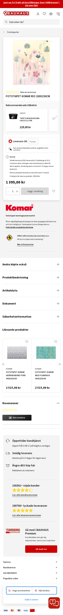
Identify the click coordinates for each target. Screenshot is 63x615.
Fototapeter (13, 32)
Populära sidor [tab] (10, 578)
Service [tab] (6, 562)
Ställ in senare (31, 599)
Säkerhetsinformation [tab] (16, 316)
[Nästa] (59, 364)
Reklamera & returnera (23, 470)
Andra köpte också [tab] (14, 264)
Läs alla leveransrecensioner (26, 515)
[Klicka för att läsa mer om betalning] (21, 611)
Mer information (25, 244)
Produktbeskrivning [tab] (15, 277)
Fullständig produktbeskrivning (19, 227)
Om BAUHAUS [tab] (10, 572)
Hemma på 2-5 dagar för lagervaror (29, 458)
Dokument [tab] (9, 303)
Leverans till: (20, 141)
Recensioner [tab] (10, 403)
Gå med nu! (41, 549)
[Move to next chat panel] (54, 603)
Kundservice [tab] (9, 567)
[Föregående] (3, 364)
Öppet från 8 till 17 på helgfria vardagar (31, 445)
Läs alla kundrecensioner (24, 494)
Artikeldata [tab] (9, 290)
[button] (17, 418)
